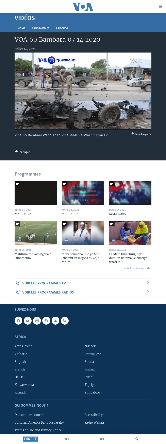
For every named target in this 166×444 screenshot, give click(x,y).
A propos (62, 28)
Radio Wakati (94, 422)
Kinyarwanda (24, 385)
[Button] (22, 153)
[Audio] (67, 439)
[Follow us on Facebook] (18, 321)
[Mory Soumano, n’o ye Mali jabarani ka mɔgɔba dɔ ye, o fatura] (83, 233)
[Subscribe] (55, 321)
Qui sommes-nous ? (29, 415)
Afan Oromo (23, 346)
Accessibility (94, 415)
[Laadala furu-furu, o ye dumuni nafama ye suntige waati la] (130, 233)
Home (21, 28)
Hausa (19, 377)
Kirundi (20, 392)
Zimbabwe (92, 392)
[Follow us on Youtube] (28, 321)
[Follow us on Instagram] (37, 321)
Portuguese (93, 354)
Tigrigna (91, 385)
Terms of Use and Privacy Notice (38, 430)
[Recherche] (137, 439)
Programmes (40, 28)
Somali (90, 369)
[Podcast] (46, 321)
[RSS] (65, 321)
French (20, 369)
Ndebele (91, 346)
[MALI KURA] (36, 193)
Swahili (90, 377)
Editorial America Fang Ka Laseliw (40, 422)
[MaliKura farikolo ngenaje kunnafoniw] (36, 233)
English (20, 362)
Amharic (21, 354)
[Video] (102, 439)
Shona (89, 362)
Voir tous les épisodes (137, 268)
